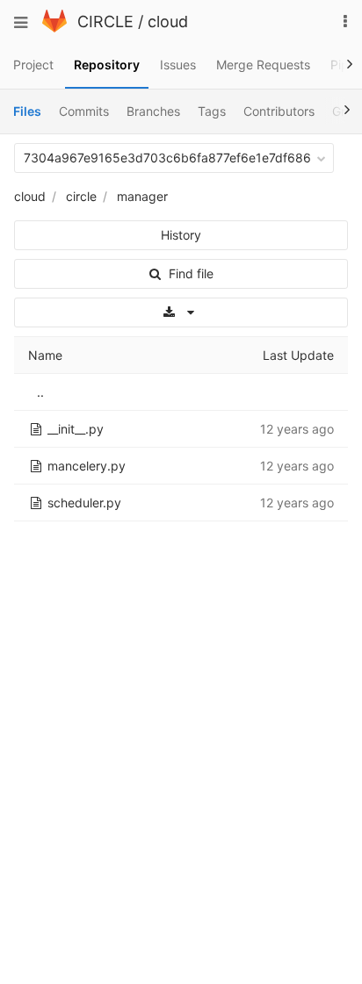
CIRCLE (105, 21)
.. (40, 391)
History (181, 234)
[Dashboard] (54, 27)
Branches (153, 111)
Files (27, 111)
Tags (212, 111)
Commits (84, 111)
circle (81, 196)
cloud (168, 21)
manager (142, 196)
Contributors (279, 111)
